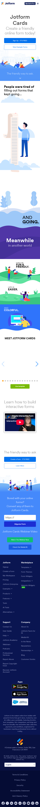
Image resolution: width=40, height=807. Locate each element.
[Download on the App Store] (20, 693)
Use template (20, 386)
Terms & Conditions (20, 774)
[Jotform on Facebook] (3, 803)
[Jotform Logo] (8, 3)
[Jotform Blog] (20, 803)
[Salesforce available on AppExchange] (20, 701)
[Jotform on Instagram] (32, 803)
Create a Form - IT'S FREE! (20, 459)
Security (20, 785)
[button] (3, 380)
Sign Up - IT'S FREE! (20, 41)
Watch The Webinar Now (20, 540)
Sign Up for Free (30, 3)
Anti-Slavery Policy (20, 796)
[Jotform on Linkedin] (11, 803)
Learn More (20, 466)
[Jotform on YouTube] (28, 803)
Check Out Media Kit (20, 547)
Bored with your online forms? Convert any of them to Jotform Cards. (20, 504)
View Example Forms (20, 47)
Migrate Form (20, 524)
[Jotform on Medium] (15, 803)
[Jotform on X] (7, 803)
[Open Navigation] (38, 3)
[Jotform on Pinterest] (24, 803)
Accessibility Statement (20, 791)
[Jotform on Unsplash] (36, 803)
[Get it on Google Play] (20, 686)
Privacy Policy (20, 780)
